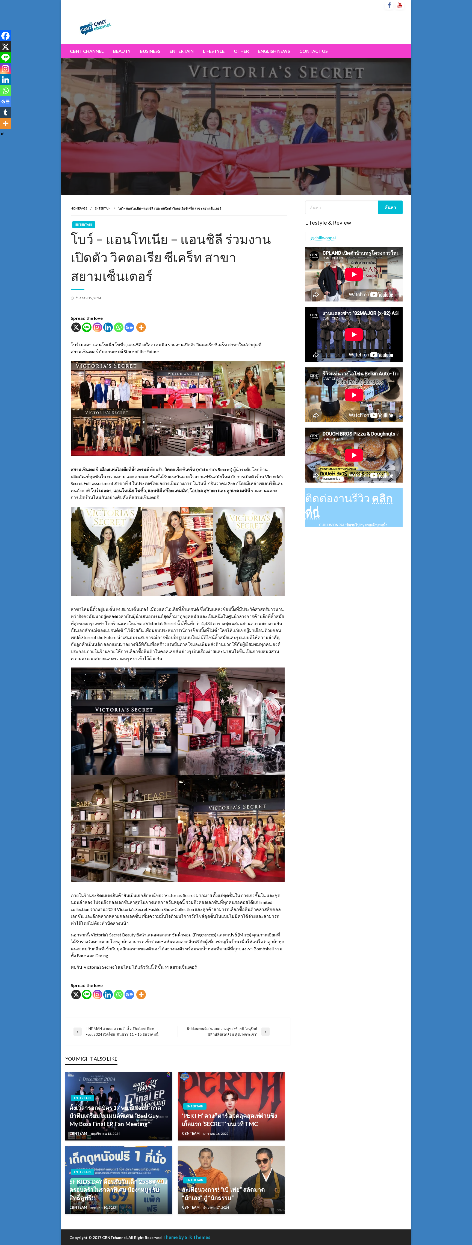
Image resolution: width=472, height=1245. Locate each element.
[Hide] (2, 134)
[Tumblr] (5, 112)
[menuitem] (86, 51)
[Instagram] (97, 327)
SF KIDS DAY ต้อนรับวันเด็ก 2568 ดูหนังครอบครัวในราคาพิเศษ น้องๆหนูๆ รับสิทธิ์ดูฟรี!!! (118, 1189)
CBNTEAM (78, 1133)
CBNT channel (87, 51)
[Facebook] (5, 35)
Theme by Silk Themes (186, 1237)
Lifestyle (214, 51)
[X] (76, 327)
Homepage (79, 208)
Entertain (182, 51)
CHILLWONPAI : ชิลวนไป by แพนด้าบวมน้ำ (353, 525)
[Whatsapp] (118, 327)
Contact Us (313, 51)
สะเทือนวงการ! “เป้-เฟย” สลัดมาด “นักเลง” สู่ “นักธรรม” (223, 1193)
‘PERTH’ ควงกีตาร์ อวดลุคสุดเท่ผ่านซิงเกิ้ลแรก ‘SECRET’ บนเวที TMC (229, 1119)
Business (150, 51)
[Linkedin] (108, 327)
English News (274, 51)
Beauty (122, 51)
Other (241, 51)
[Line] (87, 327)
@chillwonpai (323, 237)
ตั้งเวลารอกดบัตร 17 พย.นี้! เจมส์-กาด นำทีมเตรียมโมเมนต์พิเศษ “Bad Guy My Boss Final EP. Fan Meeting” (115, 1115)
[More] (141, 327)
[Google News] (129, 327)
